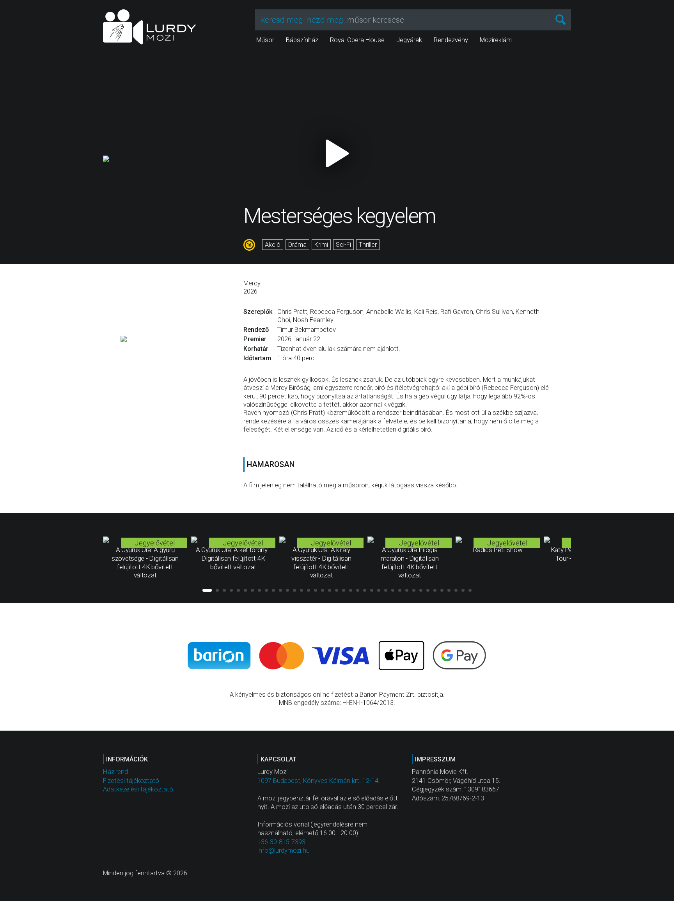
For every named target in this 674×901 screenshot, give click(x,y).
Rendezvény (451, 40)
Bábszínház (302, 40)
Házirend (115, 771)
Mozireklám (496, 40)
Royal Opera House (357, 40)
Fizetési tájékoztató (131, 780)
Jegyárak (409, 40)
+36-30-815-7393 (281, 842)
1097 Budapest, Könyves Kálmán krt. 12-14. (318, 780)
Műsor (265, 40)
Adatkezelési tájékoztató (138, 789)
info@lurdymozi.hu (283, 850)
